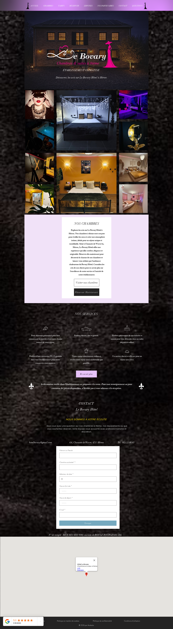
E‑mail (62, 510)
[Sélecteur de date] (62, 479)
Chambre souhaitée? (67, 462)
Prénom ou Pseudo (66, 450)
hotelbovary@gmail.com (40, 442)
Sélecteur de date (66, 474)
